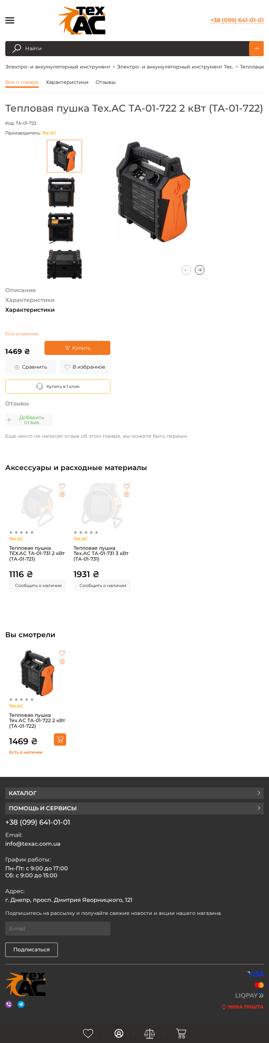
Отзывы (106, 82)
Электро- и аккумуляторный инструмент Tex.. (175, 66)
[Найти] (256, 48)
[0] (88, 1033)
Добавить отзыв (31, 419)
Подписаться (31, 949)
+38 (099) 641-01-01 (237, 20)
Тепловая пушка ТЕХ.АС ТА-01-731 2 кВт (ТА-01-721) (37, 554)
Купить (81, 348)
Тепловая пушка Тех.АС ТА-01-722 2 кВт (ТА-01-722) (37, 721)
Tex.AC (49, 133)
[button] (200, 270)
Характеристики (67, 82)
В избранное (89, 367)
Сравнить (34, 367)
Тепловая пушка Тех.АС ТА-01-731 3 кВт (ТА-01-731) (101, 554)
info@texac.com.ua (33, 843)
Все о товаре (22, 82)
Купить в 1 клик (63, 386)
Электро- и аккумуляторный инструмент (58, 66)
